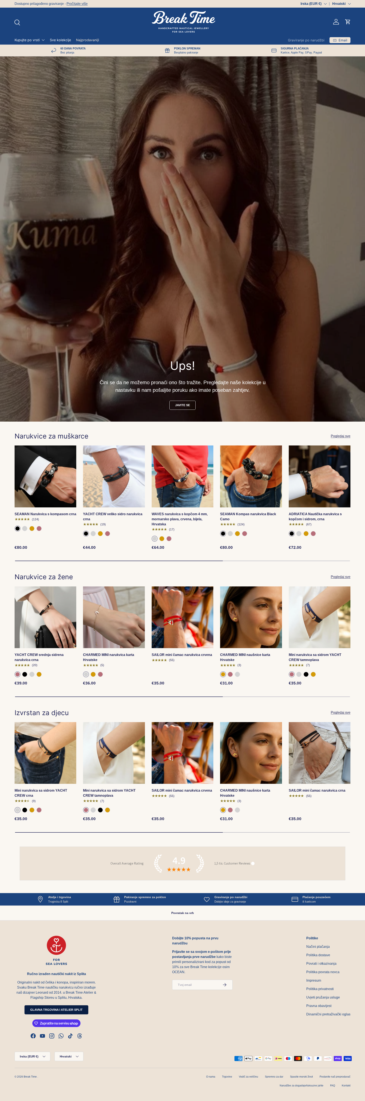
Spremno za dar (274, 1076)
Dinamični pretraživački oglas (328, 1014)
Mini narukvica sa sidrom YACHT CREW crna (41, 793)
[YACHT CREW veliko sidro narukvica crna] (114, 476)
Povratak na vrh (182, 913)
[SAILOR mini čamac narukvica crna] (319, 753)
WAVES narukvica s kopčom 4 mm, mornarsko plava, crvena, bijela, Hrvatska (180, 519)
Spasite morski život (301, 1076)
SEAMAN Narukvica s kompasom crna (45, 514)
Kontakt (346, 1085)
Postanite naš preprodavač (335, 1076)
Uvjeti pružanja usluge (323, 997)
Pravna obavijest (318, 1006)
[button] (348, 21)
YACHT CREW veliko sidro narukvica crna (112, 516)
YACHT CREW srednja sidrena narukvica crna (39, 657)
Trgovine (227, 1076)
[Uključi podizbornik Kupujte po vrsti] (43, 39)
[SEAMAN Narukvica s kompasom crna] (45, 476)
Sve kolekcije (60, 40)
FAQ (332, 1085)
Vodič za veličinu (248, 1076)
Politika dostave (318, 955)
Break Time (30, 1076)
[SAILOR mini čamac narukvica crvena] (182, 617)
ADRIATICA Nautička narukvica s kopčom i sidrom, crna (315, 516)
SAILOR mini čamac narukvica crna (317, 790)
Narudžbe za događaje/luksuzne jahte (301, 1085)
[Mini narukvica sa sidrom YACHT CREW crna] (45, 753)
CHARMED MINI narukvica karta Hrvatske (108, 657)
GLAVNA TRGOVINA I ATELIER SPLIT (56, 1009)
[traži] (16, 22)
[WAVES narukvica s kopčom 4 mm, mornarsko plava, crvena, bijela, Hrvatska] (182, 476)
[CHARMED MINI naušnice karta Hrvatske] (251, 617)
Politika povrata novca (322, 972)
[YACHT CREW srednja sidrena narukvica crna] (45, 617)
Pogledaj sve (340, 436)
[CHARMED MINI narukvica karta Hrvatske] (114, 617)
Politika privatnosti (320, 989)
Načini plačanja (318, 946)
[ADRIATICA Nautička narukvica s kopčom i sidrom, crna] (319, 476)
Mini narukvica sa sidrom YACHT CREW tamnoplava (315, 657)
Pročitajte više (77, 3)
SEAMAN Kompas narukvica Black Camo (248, 516)
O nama (210, 1076)
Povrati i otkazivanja (321, 963)
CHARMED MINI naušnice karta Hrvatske (245, 657)
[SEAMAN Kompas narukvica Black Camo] (251, 476)
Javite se (182, 405)
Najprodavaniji (87, 40)
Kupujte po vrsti (27, 40)
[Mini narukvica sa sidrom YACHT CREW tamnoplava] (319, 617)
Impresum (313, 980)
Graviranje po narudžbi (306, 40)
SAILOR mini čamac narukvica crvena (182, 655)
